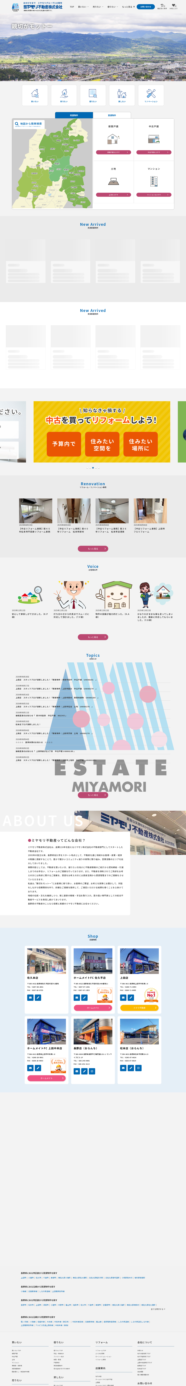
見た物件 (162, 7)
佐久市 (38, 1277)
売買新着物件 (16, 1369)
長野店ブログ (141, 1366)
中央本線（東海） (62, 1325)
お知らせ (140, 1350)
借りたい (111, 6)
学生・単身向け (59, 1353)
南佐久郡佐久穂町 (80, 1277)
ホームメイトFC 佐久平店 (104, 1379)
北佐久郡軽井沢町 (96, 1277)
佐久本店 (98, 1376)
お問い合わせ (145, 6)
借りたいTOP (58, 1350)
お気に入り (174, 7)
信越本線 (41, 1321)
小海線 (23, 1291)
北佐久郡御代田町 (112, 1277)
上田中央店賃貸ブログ (144, 1363)
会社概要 (140, 1372)
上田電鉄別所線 (58, 1291)
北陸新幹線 (32, 1291)
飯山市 (68, 1305)
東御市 (53, 1277)
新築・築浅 (57, 1360)
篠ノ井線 (24, 1321)
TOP (72, 6)
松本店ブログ (141, 1369)
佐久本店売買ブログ (144, 1353)
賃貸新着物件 (58, 1366)
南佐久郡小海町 (64, 1277)
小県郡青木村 (127, 1277)
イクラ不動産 (139, 1007)
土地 (13, 1360)
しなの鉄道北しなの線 (140, 1321)
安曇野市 (106, 1305)
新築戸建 (15, 1353)
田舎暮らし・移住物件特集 (20, 1372)
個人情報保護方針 (143, 1375)
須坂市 (46, 1305)
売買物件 (74, 115)
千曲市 (46, 1277)
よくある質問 (100, 1353)
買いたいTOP (16, 1350)
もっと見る (127, 6)
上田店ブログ (141, 1360)
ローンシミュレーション (103, 1356)
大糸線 (49, 1321)
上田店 (98, 1382)
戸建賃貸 (56, 1363)
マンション (15, 1363)
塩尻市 (75, 1305)
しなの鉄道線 (44, 1291)
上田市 (23, 1277)
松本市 (31, 1305)
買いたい (82, 6)
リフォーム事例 (101, 1360)
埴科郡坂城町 (140, 1277)
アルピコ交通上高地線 (44, 1325)
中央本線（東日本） (62, 1321)
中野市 (61, 1305)
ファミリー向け (59, 1356)
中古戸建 (15, 1356)
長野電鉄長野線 (110, 1321)
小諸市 (31, 1277)
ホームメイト (93, 1007)
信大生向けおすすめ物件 (62, 1369)
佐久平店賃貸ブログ (144, 1356)
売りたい (97, 6)
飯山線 (98, 1321)
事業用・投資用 (17, 1366)
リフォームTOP (101, 1350)
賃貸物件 (112, 115)
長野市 (23, 1305)
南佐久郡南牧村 (133, 1305)
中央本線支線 (77, 1321)
